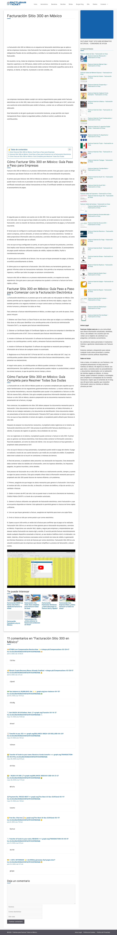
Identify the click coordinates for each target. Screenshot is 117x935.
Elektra (95, 4)
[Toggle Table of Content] (69, 149)
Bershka (62, 4)
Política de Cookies (89, 932)
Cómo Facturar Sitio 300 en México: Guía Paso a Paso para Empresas (31, 152)
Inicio (35, 4)
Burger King (80, 4)
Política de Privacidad (103, 932)
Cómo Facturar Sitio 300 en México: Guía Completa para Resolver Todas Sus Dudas (37, 156)
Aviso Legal (78, 932)
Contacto (103, 4)
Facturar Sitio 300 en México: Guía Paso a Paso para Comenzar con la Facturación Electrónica (40, 154)
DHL (88, 4)
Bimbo (71, 4)
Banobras (54, 4)
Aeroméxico (44, 4)
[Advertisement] (41, 33)
